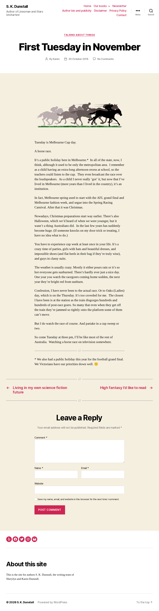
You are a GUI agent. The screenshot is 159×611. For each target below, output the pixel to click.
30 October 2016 (78, 58)
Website (38, 483)
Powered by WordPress (52, 602)
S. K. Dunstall (17, 6)
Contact (121, 15)
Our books (100, 6)
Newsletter (119, 6)
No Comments (105, 58)
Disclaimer (100, 10)
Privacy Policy (118, 10)
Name (38, 468)
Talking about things (79, 35)
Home (87, 6)
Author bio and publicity (76, 10)
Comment (40, 437)
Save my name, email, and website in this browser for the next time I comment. (78, 499)
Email (85, 468)
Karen (56, 58)
